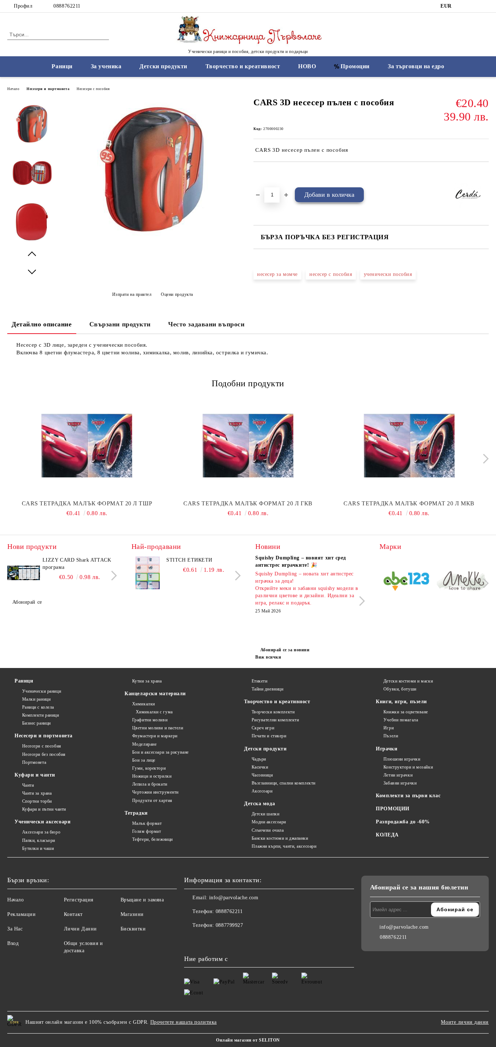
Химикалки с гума (154, 711)
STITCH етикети (189, 560)
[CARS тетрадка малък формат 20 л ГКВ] (248, 445)
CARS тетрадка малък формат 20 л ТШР (87, 503)
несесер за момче (277, 274)
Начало (13, 89)
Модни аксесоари (269, 821)
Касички (260, 767)
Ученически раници (41, 691)
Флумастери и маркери (155, 735)
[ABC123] (406, 582)
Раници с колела (38, 707)
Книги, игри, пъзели (401, 701)
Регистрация (78, 900)
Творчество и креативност (243, 66)
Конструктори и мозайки (408, 767)
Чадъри (259, 759)
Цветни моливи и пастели (157, 727)
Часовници (262, 775)
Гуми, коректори (149, 768)
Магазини (132, 914)
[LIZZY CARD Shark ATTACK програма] (23, 573)
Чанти (28, 785)
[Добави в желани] (267, 174)
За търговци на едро (416, 66)
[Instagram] (474, 6)
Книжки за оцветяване (405, 711)
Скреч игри (263, 727)
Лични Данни (80, 929)
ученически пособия (388, 274)
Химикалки (143, 703)
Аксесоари (262, 791)
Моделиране (144, 744)
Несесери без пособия (44, 754)
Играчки (386, 748)
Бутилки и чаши (38, 848)
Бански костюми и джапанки (280, 838)
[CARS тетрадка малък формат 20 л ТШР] (86, 445)
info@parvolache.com (234, 897)
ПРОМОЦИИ (392, 808)
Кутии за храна (147, 681)
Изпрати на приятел (132, 294)
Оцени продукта (177, 294)
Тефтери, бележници (152, 839)
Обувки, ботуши (399, 689)
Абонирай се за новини (284, 649)
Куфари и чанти (35, 775)
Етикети (259, 681)
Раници (62, 66)
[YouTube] (485, 6)
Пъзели (390, 735)
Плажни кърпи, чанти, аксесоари (284, 846)
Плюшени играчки (401, 759)
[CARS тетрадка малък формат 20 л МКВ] (409, 445)
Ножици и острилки (151, 776)
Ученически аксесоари (42, 821)
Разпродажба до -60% (403, 821)
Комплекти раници (40, 715)
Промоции (355, 66)
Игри (388, 727)
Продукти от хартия (152, 800)
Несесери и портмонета (48, 89)
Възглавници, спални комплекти (284, 783)
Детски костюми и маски (408, 681)
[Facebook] (463, 6)
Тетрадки (136, 813)
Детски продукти (163, 66)
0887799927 (229, 925)
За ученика (106, 66)
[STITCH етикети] (147, 573)
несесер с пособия (330, 274)
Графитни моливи (149, 719)
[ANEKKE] (462, 582)
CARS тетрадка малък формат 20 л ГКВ (248, 503)
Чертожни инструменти (155, 792)
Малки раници (36, 699)
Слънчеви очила (268, 830)
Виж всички (268, 657)
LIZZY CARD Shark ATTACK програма (76, 563)
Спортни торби (37, 801)
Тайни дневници (267, 689)
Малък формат (147, 823)
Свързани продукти (120, 324)
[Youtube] (222, 940)
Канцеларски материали (155, 693)
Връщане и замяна (142, 900)
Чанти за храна (37, 793)
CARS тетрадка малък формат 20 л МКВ (409, 503)
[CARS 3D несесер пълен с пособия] (152, 240)
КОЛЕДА (387, 835)
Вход (13, 943)
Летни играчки (397, 775)
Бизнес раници (36, 723)
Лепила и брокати (149, 784)
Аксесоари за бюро (41, 832)
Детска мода (259, 803)
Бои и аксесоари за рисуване (160, 752)
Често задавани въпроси (206, 324)
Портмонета (34, 762)
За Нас (15, 929)
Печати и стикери (269, 735)
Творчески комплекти (273, 711)
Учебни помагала (400, 719)
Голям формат (146, 831)
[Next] (484, 459)
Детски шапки (265, 813)
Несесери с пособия (93, 89)
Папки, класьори (38, 840)
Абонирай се (27, 602)
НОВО (307, 66)
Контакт (73, 914)
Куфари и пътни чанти (44, 809)
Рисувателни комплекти (275, 719)
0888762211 (67, 6)
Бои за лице (143, 760)
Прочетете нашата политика (183, 1022)
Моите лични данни (465, 1022)
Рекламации (21, 914)
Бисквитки (133, 929)
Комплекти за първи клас (408, 795)
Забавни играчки (399, 783)
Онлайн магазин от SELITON (248, 1040)
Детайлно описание (42, 324)
